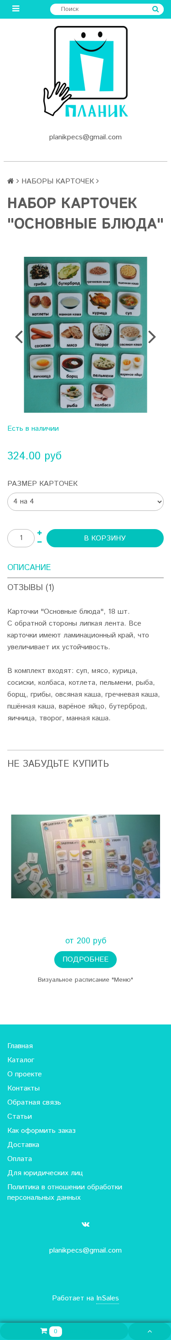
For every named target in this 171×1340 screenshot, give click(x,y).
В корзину (105, 538)
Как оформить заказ (41, 1131)
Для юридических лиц (45, 1173)
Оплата (19, 1159)
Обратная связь (34, 1102)
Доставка (23, 1145)
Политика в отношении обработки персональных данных (64, 1192)
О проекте (24, 1074)
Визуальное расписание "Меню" (85, 979)
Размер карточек (42, 484)
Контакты (23, 1088)
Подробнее (85, 959)
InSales (107, 1298)
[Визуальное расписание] (85, 856)
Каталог (20, 1060)
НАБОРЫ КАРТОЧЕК (57, 181)
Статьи (19, 1116)
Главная (20, 1046)
